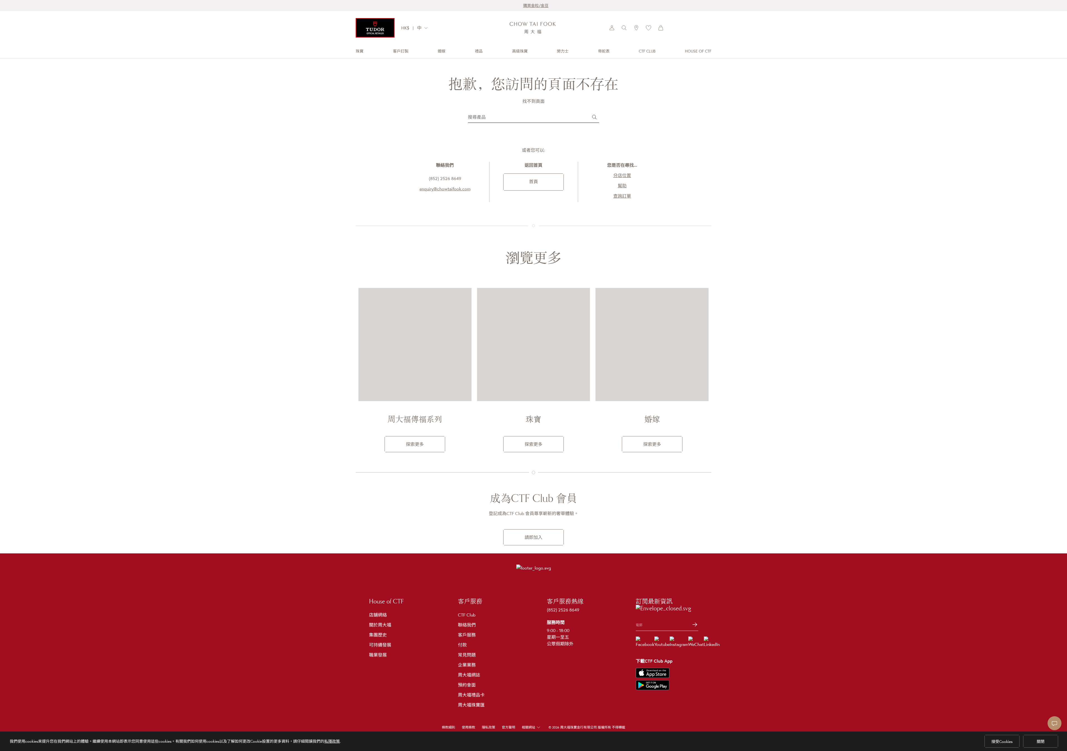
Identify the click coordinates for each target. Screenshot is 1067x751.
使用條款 (468, 727)
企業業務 (467, 665)
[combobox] (423, 27)
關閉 (1040, 741)
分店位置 (622, 175)
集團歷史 (378, 635)
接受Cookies (1002, 741)
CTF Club (466, 615)
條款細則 (448, 727)
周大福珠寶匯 (471, 705)
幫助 (622, 185)
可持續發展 (380, 645)
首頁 (533, 181)
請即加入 (533, 537)
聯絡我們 (467, 625)
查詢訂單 (622, 196)
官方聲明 (508, 727)
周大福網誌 (469, 675)
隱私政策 (488, 727)
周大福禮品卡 (471, 695)
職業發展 (378, 655)
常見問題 (467, 655)
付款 (462, 645)
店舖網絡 (378, 615)
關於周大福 (380, 625)
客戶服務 (467, 635)
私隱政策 (332, 741)
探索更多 (415, 444)
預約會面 (467, 685)
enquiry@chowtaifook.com (445, 189)
